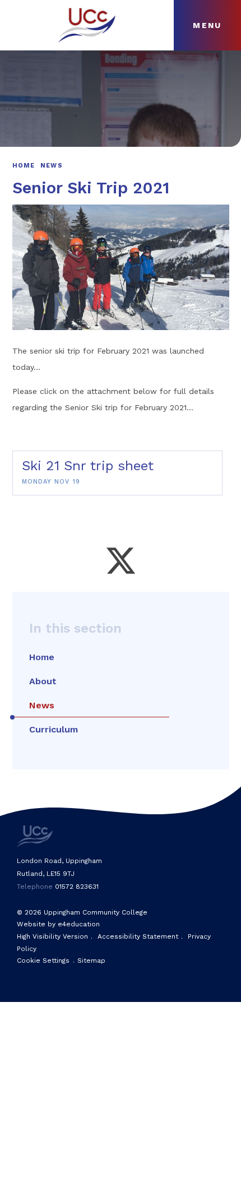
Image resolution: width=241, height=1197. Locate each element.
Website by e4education (58, 924)
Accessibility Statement (138, 936)
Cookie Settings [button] (43, 960)
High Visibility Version (52, 936)
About (43, 681)
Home (23, 165)
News (51, 165)
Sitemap (91, 960)
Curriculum (53, 729)
